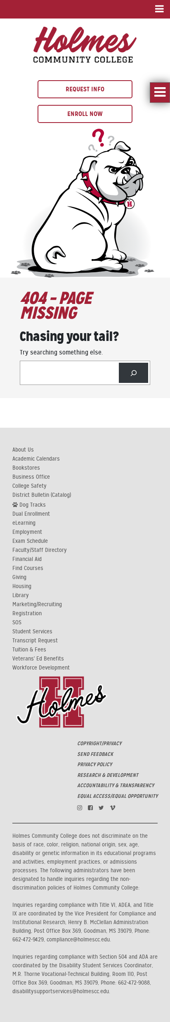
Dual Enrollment (31, 514)
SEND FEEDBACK (95, 754)
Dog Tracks (32, 505)
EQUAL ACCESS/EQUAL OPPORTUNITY (117, 796)
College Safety (29, 486)
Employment (27, 532)
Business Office (31, 477)
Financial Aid (27, 559)
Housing (21, 586)
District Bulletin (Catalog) (41, 495)
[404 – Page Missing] (85, 43)
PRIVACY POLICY (94, 764)
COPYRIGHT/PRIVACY (99, 743)
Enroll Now (85, 113)
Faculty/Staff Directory (39, 550)
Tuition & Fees (29, 649)
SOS (16, 622)
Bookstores (26, 468)
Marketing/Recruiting (37, 604)
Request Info (85, 89)
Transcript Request (35, 640)
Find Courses (27, 568)
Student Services (32, 631)
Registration (27, 613)
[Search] (133, 373)
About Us (23, 449)
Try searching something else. (61, 352)
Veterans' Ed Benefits (38, 658)
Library (20, 595)
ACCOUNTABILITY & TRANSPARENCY (115, 785)
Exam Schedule (30, 541)
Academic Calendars (36, 459)
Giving (19, 577)
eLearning (23, 523)
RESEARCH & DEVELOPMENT (107, 775)
